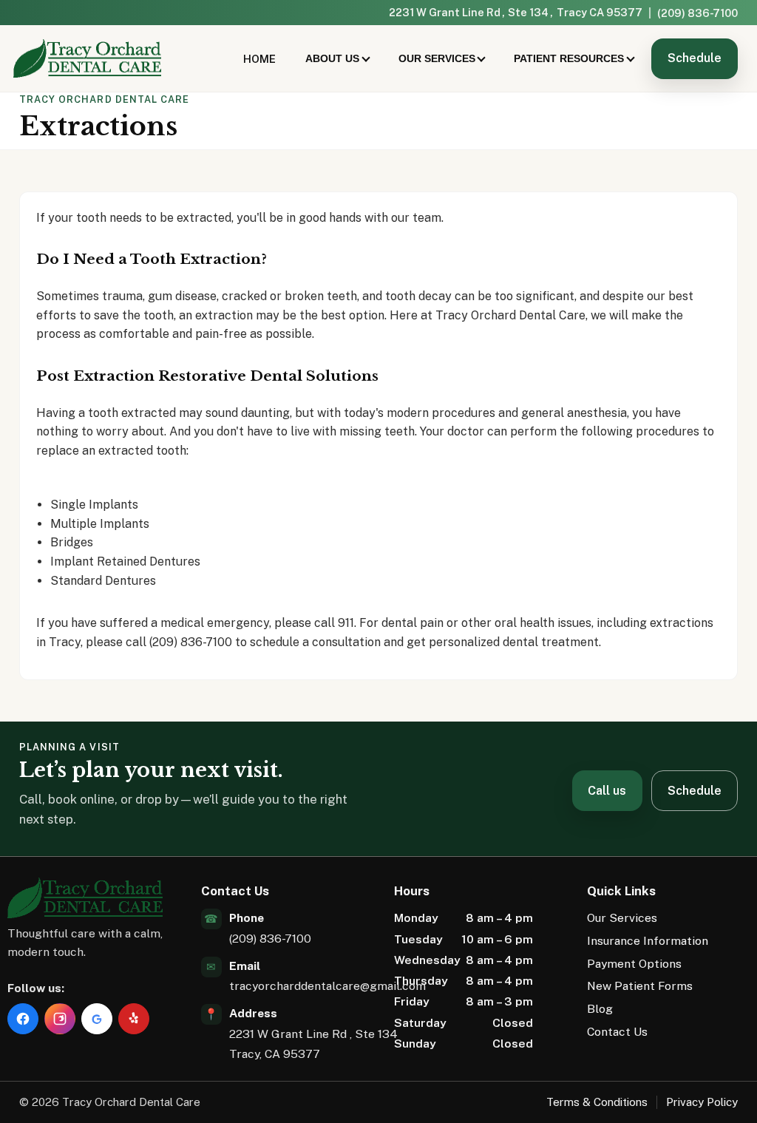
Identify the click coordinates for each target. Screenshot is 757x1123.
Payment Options (634, 964)
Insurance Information (647, 941)
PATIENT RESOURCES (569, 58)
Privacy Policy (702, 1102)
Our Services (622, 918)
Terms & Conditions (597, 1102)
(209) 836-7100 (697, 13)
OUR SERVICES (436, 58)
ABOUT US (332, 58)
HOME (259, 58)
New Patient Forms (640, 986)
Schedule (695, 58)
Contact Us (617, 1032)
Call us (607, 791)
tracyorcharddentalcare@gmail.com (327, 986)
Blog (600, 1009)
